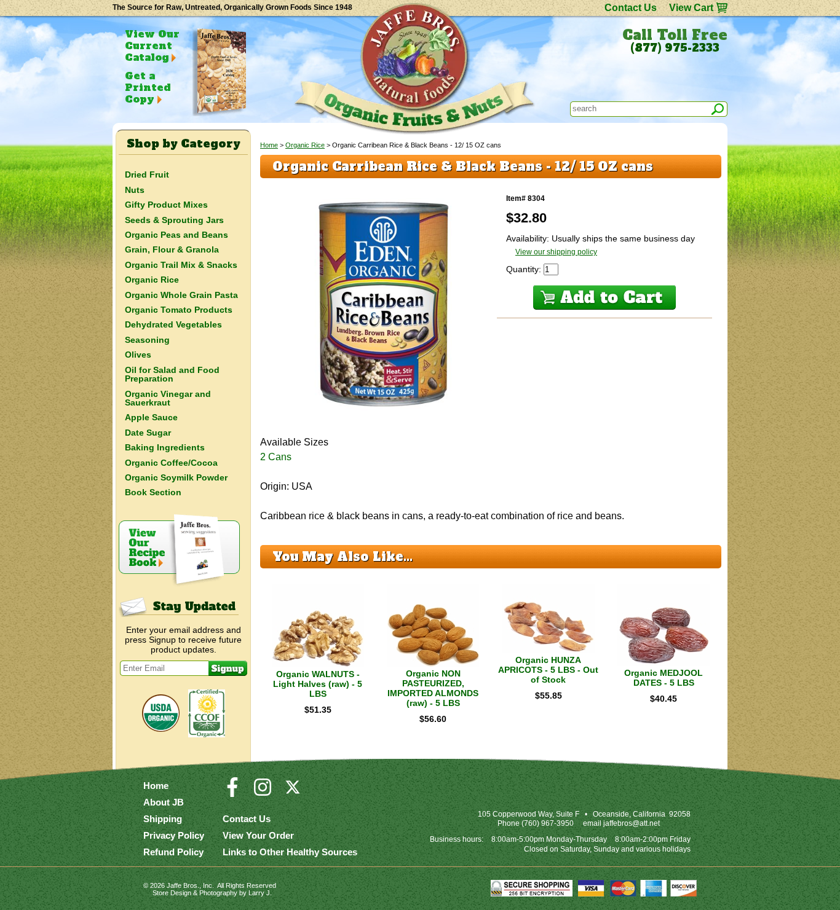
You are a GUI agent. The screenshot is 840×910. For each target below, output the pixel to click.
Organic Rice (305, 145)
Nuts (135, 190)
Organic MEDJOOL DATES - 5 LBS (663, 678)
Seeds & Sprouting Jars (174, 220)
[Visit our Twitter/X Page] (293, 792)
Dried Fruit (147, 174)
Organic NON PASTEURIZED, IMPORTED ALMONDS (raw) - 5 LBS (432, 688)
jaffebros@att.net (631, 823)
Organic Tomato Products (178, 310)
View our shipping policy (556, 252)
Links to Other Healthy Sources (290, 852)
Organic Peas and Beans (176, 235)
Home (269, 145)
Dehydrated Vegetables (173, 324)
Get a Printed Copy (147, 87)
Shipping (162, 819)
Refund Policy (173, 852)
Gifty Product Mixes (166, 205)
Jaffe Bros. (183, 885)
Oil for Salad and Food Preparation (172, 374)
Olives (138, 354)
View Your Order (258, 835)
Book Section (153, 492)
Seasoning (147, 340)
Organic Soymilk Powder (176, 477)
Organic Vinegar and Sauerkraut (168, 398)
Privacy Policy (173, 835)
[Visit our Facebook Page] (232, 792)
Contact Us (630, 7)
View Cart (691, 7)
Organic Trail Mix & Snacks (181, 265)
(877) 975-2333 (674, 48)
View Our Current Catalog (152, 45)
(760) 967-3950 (547, 823)
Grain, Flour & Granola (172, 249)
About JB (163, 802)
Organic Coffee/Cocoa (171, 463)
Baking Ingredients (165, 447)
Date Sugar (148, 432)
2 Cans (275, 457)
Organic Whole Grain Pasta (181, 295)
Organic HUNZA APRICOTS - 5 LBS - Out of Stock (548, 669)
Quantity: (525, 269)
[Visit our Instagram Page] (262, 792)
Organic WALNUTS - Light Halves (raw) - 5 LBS (317, 684)
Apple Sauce (151, 417)
